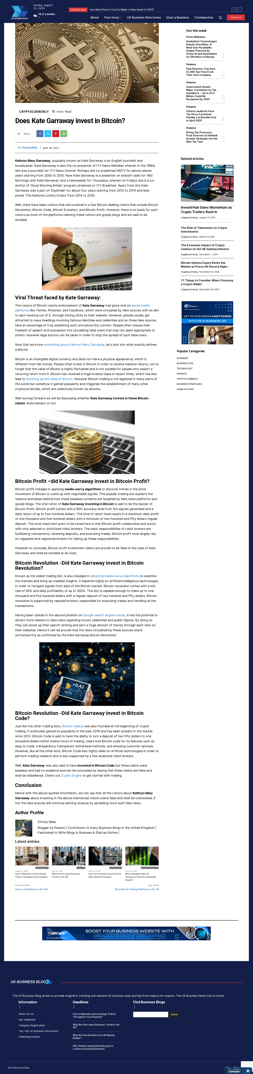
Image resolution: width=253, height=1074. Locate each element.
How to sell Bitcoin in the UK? (31, 889)
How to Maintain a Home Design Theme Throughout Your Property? (31, 875)
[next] (239, 10)
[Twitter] (47, 133)
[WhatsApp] (63, 133)
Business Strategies (150, 868)
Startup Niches (107, 832)
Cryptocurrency (34, 111)
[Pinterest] (55, 133)
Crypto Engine (71, 775)
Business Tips (115, 868)
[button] (220, 17)
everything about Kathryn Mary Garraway (74, 344)
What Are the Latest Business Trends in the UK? (66, 875)
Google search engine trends (104, 615)
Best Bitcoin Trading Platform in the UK (137, 889)
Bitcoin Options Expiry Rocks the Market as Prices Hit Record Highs (204, 264)
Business (81, 868)
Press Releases (195, 37)
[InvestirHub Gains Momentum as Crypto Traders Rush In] (207, 183)
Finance (191, 64)
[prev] (234, 10)
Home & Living (42, 868)
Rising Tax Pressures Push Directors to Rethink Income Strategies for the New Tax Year (202, 137)
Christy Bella (29, 147)
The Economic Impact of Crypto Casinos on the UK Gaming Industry (205, 247)
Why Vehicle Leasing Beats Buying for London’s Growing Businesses (93, 1047)
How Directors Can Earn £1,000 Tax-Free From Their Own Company (200, 72)
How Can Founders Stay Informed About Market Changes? (104, 875)
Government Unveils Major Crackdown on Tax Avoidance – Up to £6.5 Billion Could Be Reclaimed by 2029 (201, 93)
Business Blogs (110, 828)
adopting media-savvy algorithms (115, 576)
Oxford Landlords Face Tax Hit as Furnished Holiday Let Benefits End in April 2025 (201, 116)
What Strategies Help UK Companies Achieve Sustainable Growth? (140, 876)
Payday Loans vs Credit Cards (107, 9)
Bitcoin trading (72, 726)
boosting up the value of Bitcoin (49, 379)
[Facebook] (39, 133)
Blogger (43, 828)
